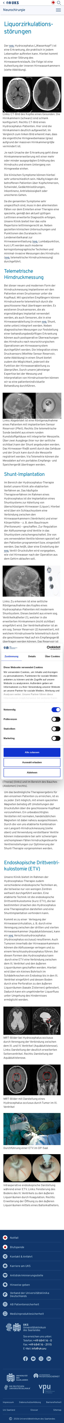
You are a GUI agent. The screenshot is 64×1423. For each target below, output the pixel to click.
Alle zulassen (32, 752)
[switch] (56, 719)
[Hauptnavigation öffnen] (58, 10)
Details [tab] (32, 656)
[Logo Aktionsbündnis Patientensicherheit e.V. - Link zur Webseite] (47, 1375)
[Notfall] (53, 2)
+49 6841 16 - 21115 (40, 1344)
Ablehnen (32, 772)
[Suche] (59, 3)
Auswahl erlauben (32, 762)
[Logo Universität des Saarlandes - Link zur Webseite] (17, 1378)
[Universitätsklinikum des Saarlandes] (11, 3)
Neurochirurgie (14, 10)
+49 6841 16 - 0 (42, 1340)
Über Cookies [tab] (52, 656)
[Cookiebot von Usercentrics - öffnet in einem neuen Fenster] (46, 648)
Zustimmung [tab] (11, 656)
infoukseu (39, 1349)
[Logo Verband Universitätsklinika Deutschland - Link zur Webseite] (17, 1387)
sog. (11, 46)
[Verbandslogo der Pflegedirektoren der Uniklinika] (47, 1389)
